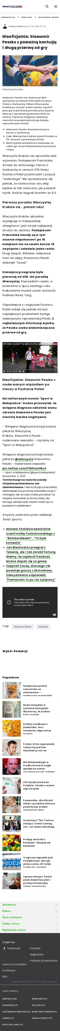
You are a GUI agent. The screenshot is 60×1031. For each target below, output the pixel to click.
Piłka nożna (26, 17)
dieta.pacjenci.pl (12, 1024)
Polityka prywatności (44, 960)
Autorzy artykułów (14, 964)
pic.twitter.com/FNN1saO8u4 (24, 468)
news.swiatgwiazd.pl (44, 1011)
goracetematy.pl (42, 1018)
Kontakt (35, 948)
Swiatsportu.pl (8, 17)
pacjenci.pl (39, 1005)
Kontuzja (43, 626)
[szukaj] (47, 6)
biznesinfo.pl (39, 998)
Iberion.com (9, 998)
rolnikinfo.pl (10, 1005)
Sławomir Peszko (22, 626)
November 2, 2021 (13, 476)
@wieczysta (24, 459)
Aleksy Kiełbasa (17, 26)
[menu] (56, 6)
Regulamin (37, 954)
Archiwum (9, 970)
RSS (4, 976)
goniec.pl (8, 1018)
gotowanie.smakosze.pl (15, 1011)
